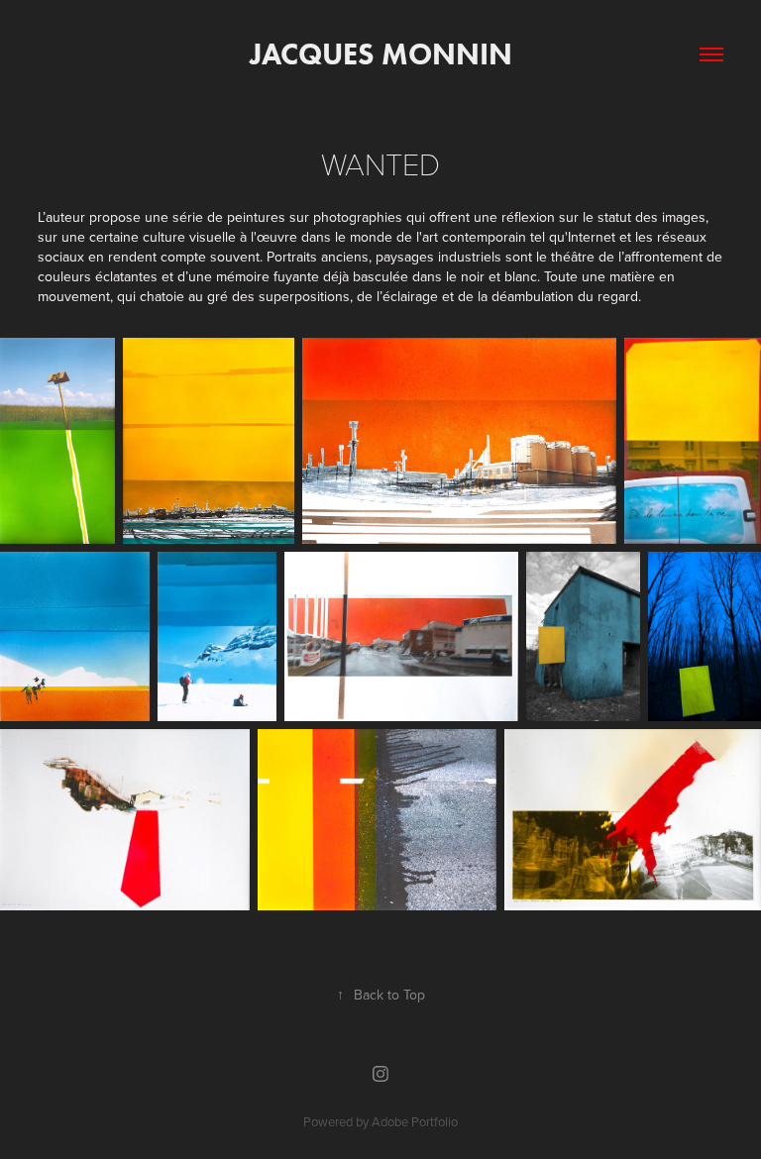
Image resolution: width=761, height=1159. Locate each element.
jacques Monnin (381, 54)
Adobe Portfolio (415, 1121)
